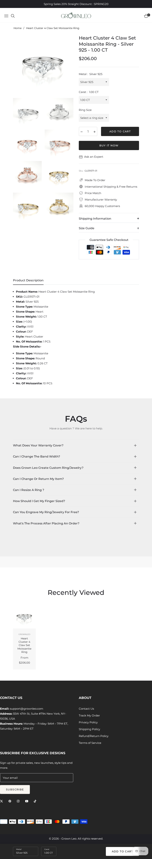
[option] (43, 65)
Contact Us (86, 708)
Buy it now (109, 145)
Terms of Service (90, 743)
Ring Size (85, 110)
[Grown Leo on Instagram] (19, 800)
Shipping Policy (89, 729)
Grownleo (24, 634)
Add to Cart (122, 851)
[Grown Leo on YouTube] (27, 800)
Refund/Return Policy (93, 736)
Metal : (90, 74)
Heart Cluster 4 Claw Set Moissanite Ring (24, 645)
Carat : (89, 92)
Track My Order (89, 715)
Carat (46, 849)
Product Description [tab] (28, 280)
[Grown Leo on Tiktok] (36, 800)
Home (18, 28)
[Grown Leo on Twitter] (2, 800)
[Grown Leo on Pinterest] (10, 800)
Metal (19, 849)
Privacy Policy (88, 722)
